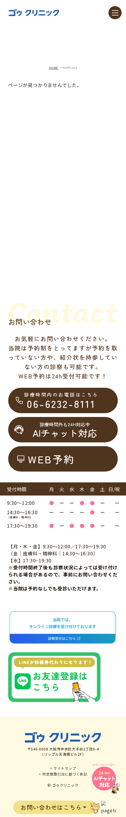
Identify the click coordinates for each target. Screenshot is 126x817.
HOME (53, 67)
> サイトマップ (63, 768)
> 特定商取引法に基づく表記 (63, 773)
